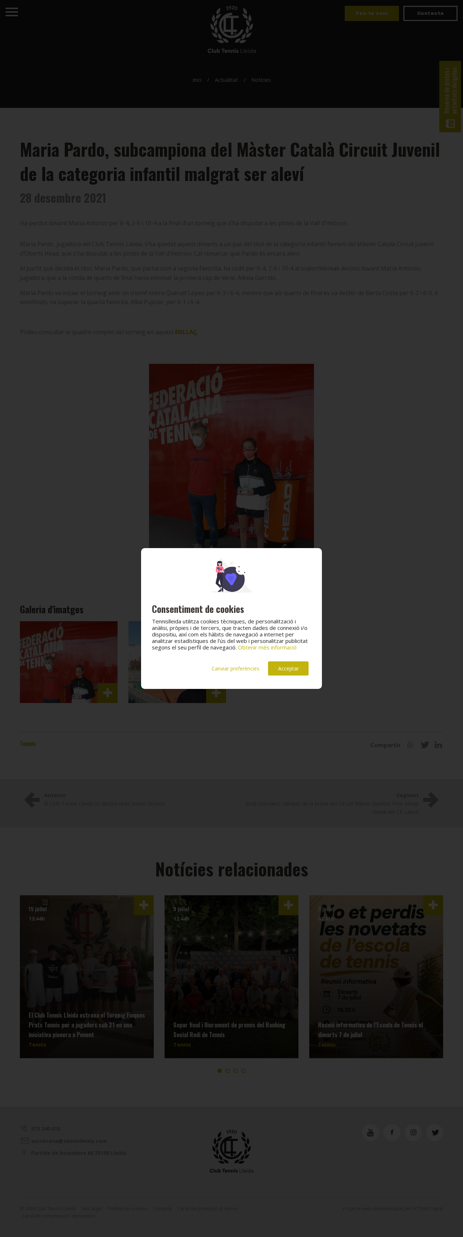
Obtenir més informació (267, 647)
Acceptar (288, 668)
